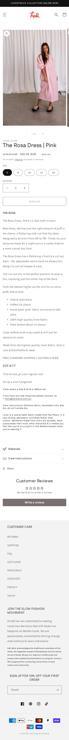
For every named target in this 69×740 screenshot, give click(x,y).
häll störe (29, 733)
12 (41, 172)
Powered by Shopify (41, 733)
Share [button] (10, 468)
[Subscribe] (57, 690)
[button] (5, 15)
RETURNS (12, 536)
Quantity (7, 180)
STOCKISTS (13, 578)
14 (53, 172)
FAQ (9, 553)
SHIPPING (13, 545)
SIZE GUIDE (14, 562)
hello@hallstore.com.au (18, 398)
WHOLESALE (14, 570)
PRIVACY (12, 587)
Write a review (34, 502)
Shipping (19, 159)
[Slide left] (26, 134)
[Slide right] (43, 134)
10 (29, 172)
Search (11, 595)
